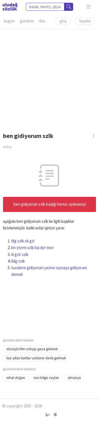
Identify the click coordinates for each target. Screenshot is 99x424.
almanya (74, 377)
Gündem (27, 20)
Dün (42, 20)
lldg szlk (18, 261)
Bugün (9, 20)
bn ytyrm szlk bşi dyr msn (32, 247)
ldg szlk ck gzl (22, 241)
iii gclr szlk (19, 254)
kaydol (84, 20)
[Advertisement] (49, 79)
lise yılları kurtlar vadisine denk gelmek (36, 358)
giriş (63, 20)
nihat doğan (15, 377)
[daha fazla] (88, 7)
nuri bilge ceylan (46, 377)
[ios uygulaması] (55, 414)
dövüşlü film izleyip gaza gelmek (32, 349)
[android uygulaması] (48, 414)
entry (7, 146)
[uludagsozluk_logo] (10, 6)
